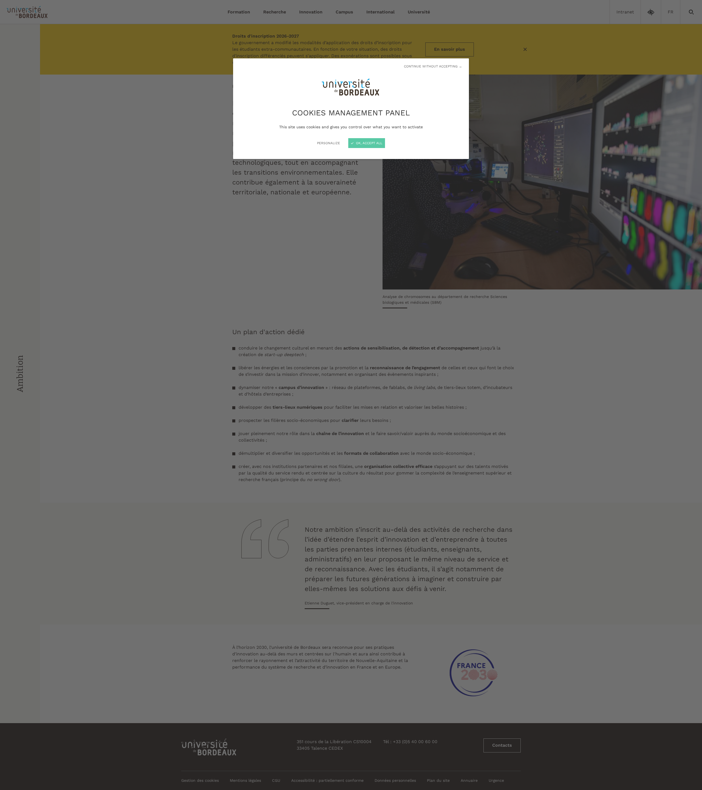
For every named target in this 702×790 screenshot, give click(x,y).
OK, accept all (368, 143)
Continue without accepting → (433, 66)
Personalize (328, 143)
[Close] (351, 395)
